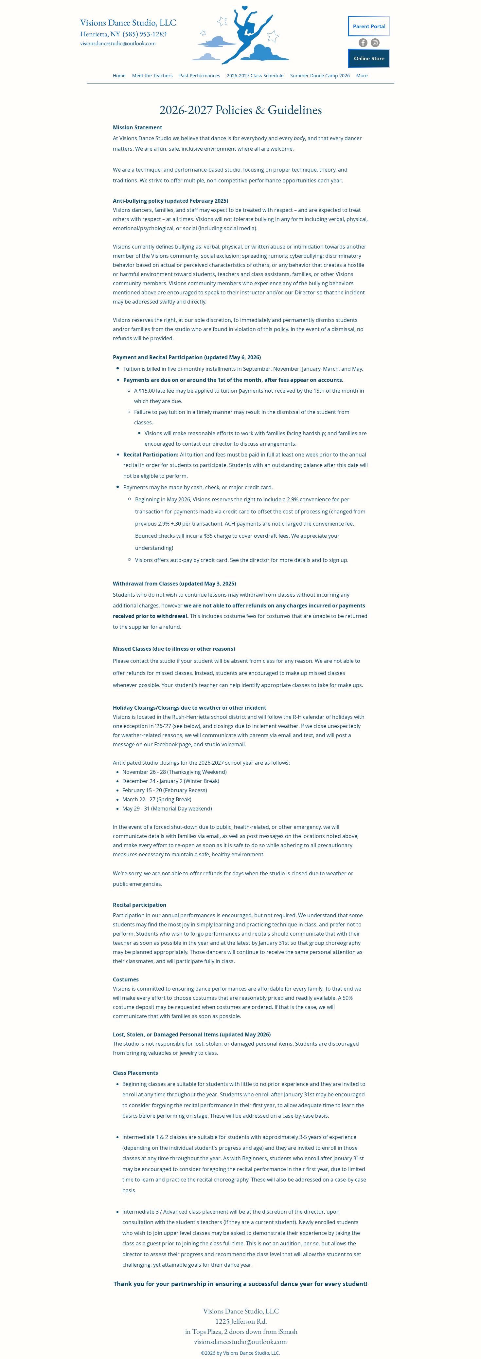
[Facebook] (363, 42)
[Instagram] (375, 42)
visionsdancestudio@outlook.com (118, 43)
